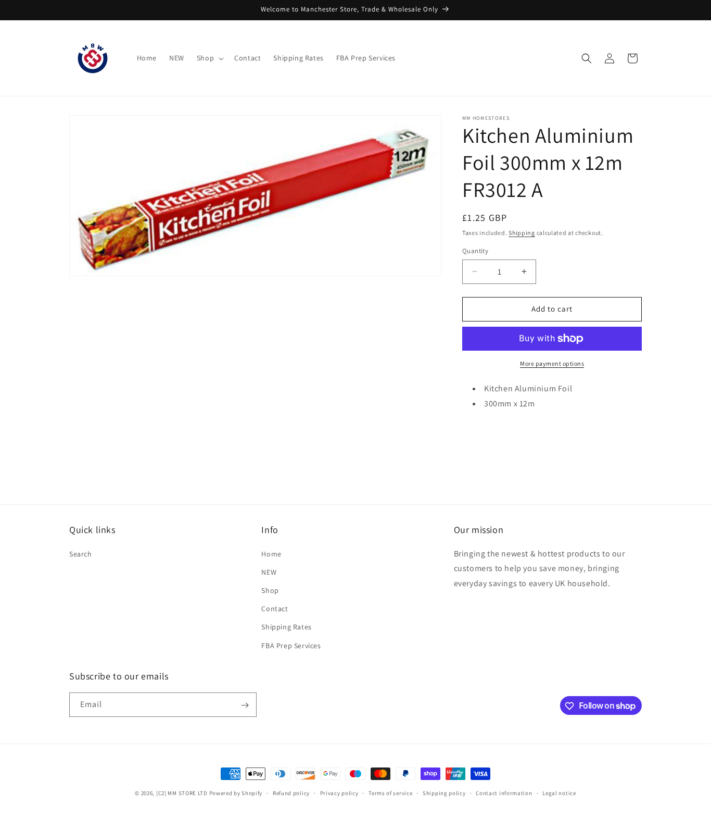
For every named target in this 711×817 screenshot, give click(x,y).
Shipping (522, 233)
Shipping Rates (286, 627)
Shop (269, 590)
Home (271, 553)
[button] (209, 58)
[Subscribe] (244, 705)
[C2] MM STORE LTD (182, 793)
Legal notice (559, 792)
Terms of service (390, 792)
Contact (274, 608)
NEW (268, 571)
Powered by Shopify (236, 793)
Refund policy (291, 792)
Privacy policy (339, 792)
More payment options (552, 363)
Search (80, 553)
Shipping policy (444, 792)
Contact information (504, 792)
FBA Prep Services (291, 645)
